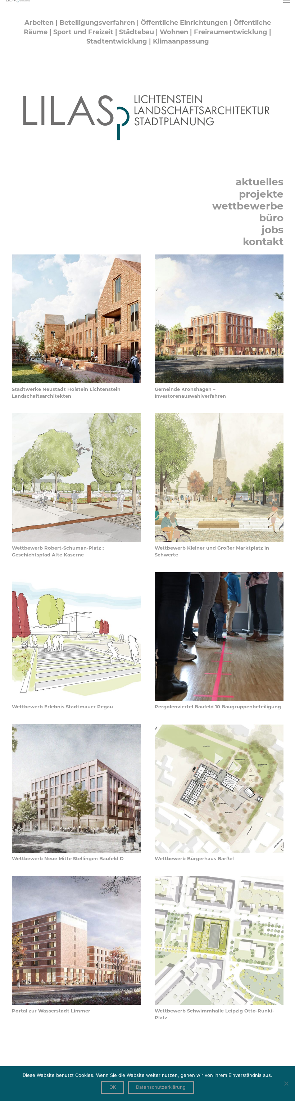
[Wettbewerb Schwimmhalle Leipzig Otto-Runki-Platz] (219, 880)
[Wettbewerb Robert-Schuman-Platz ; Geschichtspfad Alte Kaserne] (76, 417)
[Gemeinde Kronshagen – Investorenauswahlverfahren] (219, 258)
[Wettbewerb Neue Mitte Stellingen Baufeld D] (76, 728)
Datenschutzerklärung (161, 1087)
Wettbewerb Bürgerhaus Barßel (194, 858)
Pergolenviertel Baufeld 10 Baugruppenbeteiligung (218, 706)
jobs (272, 230)
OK (112, 1087)
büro (271, 218)
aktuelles (259, 182)
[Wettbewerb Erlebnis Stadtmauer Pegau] (76, 576)
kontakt (263, 241)
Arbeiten (39, 23)
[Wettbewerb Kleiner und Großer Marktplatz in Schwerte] (219, 417)
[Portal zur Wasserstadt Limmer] (76, 880)
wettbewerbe (247, 206)
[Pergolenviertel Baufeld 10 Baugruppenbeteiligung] (219, 576)
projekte (261, 194)
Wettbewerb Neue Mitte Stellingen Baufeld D (68, 858)
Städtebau (136, 32)
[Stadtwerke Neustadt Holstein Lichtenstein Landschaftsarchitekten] (76, 258)
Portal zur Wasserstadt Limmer (51, 1011)
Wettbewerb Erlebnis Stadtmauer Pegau (62, 706)
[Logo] (147, 114)
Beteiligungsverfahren (97, 23)
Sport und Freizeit (83, 32)
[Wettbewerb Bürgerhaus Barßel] (219, 728)
